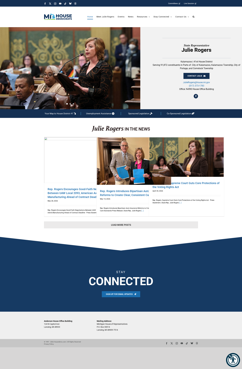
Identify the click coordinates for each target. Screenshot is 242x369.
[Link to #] (196, 96)
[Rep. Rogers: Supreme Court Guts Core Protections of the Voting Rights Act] (186, 157)
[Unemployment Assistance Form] (101, 113)
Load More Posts (121, 225)
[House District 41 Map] (61, 113)
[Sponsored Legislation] (141, 113)
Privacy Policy (48, 344)
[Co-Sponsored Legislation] (181, 113)
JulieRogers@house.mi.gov (196, 82)
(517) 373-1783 (196, 85)
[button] (233, 360)
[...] (142, 211)
